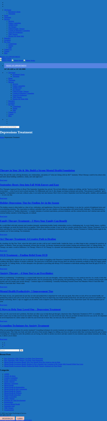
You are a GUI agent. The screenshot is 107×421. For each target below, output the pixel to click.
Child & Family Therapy (16, 29)
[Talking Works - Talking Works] (5, 59)
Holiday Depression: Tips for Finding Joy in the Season (29, 202)
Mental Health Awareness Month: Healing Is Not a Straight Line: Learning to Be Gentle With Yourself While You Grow (43, 364)
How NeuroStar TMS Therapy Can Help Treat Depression (23, 358)
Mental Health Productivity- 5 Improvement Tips (26, 291)
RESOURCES (7, 418)
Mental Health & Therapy (12, 391)
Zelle (10, 47)
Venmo (10, 46)
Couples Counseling (11, 378)
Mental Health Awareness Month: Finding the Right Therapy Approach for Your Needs (33, 366)
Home (6, 15)
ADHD (6, 374)
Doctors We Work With (16, 36)
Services (7, 19)
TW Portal (7, 10)
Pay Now (7, 42)
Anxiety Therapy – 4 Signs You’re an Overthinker (26, 273)
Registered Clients (14, 12)
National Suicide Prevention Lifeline (11, 420)
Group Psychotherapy (15, 32)
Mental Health (9, 385)
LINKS (20, 418)
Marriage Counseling (11, 383)
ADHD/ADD (13, 25)
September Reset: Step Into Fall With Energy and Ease (29, 184)
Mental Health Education (12, 395)
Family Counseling (10, 380)
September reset (9, 406)
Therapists (11, 14)
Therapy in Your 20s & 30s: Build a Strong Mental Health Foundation (37, 170)
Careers (6, 51)
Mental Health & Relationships (14, 387)
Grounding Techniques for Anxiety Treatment (24, 325)
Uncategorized (9, 410)
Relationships (8, 402)
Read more (3, 180)
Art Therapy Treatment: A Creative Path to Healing (28, 239)
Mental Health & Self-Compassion (15, 389)
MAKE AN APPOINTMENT (10, 57)
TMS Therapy (13, 34)
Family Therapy (9, 382)
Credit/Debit (12, 44)
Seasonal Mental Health (12, 404)
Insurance (7, 38)
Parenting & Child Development (14, 400)
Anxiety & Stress (9, 376)
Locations (7, 40)
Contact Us (8, 49)
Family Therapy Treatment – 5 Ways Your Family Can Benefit (33, 221)
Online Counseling (14, 23)
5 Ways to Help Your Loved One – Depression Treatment (30, 309)
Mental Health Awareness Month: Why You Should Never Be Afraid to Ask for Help (32, 362)
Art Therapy (12, 27)
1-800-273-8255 (27, 420)
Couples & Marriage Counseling (19, 30)
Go (21, 350)
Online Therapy (9, 398)
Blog (5, 53)
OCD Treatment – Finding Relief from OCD (23, 255)
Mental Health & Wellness (13, 393)
